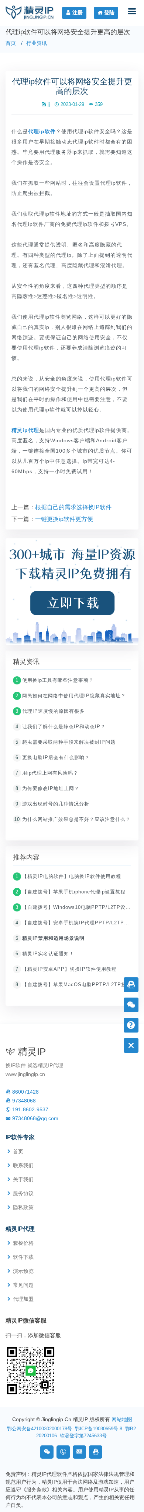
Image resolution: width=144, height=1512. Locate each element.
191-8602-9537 (29, 1109)
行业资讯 (36, 43)
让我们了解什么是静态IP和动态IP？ (61, 726)
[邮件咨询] (79, 1452)
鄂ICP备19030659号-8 (98, 1428)
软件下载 (23, 1257)
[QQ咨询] (95, 1452)
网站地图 (122, 1419)
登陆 (108, 12)
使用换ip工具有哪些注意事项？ (55, 680)
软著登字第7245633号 (83, 1435)
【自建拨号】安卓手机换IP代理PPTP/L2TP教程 (75, 922)
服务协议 (23, 1193)
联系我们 (23, 1165)
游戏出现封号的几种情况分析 (52, 804)
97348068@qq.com (34, 1118)
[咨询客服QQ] (131, 984)
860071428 (25, 1092)
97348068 (23, 1101)
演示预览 (23, 1271)
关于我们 (23, 1179)
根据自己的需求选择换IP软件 (73, 507)
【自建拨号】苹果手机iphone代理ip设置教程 (71, 892)
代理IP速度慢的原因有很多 (50, 711)
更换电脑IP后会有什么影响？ (53, 757)
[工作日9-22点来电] (63, 1452)
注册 (77, 12)
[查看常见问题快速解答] (131, 1025)
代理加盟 (23, 1299)
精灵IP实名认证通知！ (45, 953)
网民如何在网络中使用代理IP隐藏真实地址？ (71, 695)
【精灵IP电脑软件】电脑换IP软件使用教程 (68, 876)
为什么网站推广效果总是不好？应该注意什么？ (72, 819)
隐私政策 (23, 1207)
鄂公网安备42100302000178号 (39, 1428)
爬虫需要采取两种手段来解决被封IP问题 (66, 742)
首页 (11, 43)
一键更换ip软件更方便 (64, 519)
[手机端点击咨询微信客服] (31, 1370)
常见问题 (23, 1285)
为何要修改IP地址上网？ (47, 788)
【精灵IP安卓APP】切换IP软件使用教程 (66, 969)
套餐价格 (23, 1243)
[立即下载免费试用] (72, 594)
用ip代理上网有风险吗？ (47, 773)
